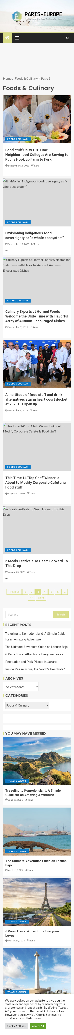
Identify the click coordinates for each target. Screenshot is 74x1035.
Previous (14, 591)
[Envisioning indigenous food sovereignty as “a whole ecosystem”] (37, 202)
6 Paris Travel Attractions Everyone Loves (34, 654)
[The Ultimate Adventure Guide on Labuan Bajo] (37, 832)
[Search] (67, 38)
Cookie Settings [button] (16, 1026)
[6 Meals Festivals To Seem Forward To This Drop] (37, 530)
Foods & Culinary (18, 139)
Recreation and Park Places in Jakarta (31, 662)
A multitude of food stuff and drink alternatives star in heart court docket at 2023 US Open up (36, 399)
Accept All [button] (38, 1026)
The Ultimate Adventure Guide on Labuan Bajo (36, 647)
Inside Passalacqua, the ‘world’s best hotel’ (35, 669)
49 (31, 597)
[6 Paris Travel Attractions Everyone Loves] (37, 902)
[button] (17, 38)
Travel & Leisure (17, 781)
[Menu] (17, 38)
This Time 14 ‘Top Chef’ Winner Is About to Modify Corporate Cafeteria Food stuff (35, 482)
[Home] (7, 38)
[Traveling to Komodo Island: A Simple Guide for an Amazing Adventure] (37, 761)
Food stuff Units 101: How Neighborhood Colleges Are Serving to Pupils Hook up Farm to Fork (36, 154)
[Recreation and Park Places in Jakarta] (37, 972)
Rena (36, 165)
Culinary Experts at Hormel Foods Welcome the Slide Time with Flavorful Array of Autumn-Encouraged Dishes (36, 316)
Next (41, 597)
